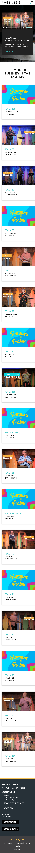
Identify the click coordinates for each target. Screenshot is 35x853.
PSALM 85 (9, 230)
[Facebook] (12, 840)
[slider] (12, 27)
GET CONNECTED (10, 829)
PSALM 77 (9, 553)
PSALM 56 (9, 472)
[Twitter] (23, 840)
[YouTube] (16, 840)
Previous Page (9, 51)
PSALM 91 (9, 270)
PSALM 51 (9, 351)
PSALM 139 (10, 756)
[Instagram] (19, 840)
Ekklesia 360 (17, 849)
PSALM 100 (10, 109)
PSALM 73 (9, 311)
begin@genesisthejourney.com (13, 803)
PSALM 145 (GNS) (13, 513)
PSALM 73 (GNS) (12, 432)
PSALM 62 (9, 189)
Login (17, 846)
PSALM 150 (10, 392)
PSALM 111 (10, 594)
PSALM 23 (9, 675)
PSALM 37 (9, 149)
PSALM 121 (10, 634)
